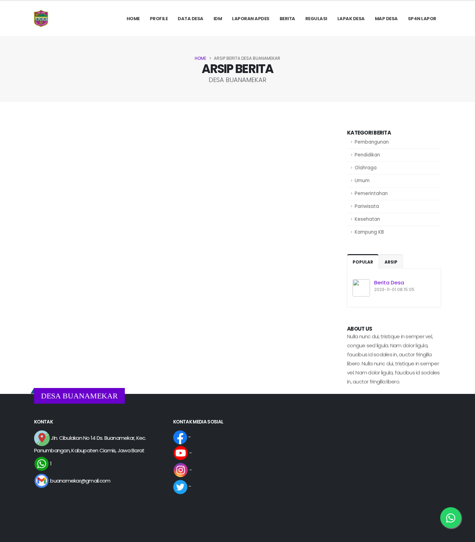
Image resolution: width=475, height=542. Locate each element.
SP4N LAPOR (422, 18)
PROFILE (159, 18)
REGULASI (316, 18)
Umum (362, 180)
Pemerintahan (371, 193)
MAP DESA (386, 18)
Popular (363, 262)
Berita (287, 18)
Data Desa (190, 18)
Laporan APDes (250, 18)
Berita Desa (389, 282)
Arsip (391, 262)
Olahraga (366, 167)
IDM (218, 18)
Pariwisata (367, 206)
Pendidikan (367, 155)
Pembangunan (372, 142)
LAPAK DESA (351, 18)
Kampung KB (369, 232)
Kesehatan (367, 219)
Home (133, 18)
